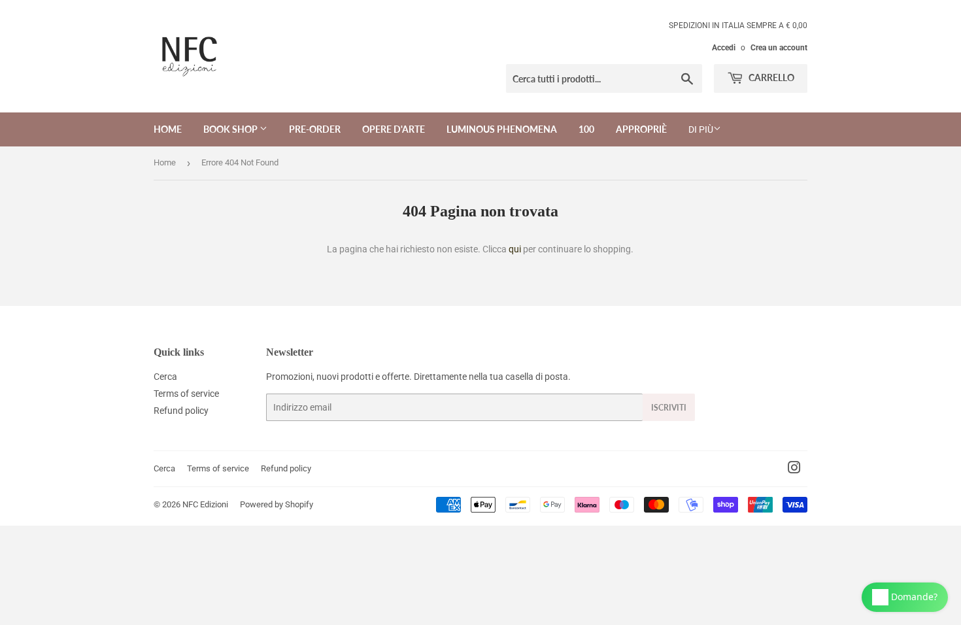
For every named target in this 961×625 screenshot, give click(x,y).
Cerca (165, 376)
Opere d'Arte (393, 129)
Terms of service (186, 393)
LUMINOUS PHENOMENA (502, 129)
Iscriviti (668, 408)
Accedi (723, 47)
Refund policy (181, 410)
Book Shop (231, 129)
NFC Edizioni (205, 504)
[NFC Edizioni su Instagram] (794, 469)
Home (168, 129)
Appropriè (641, 129)
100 (586, 129)
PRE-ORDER (315, 129)
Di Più (700, 129)
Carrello (770, 77)
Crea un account (778, 47)
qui (515, 249)
